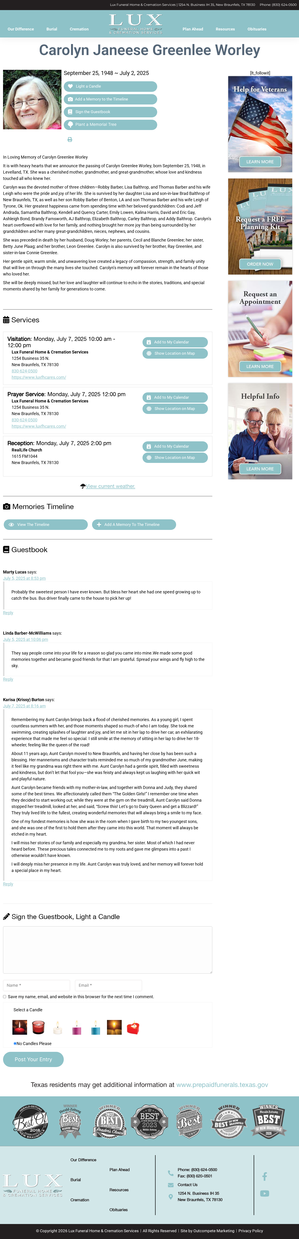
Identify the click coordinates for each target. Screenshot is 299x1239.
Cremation (79, 29)
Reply (8, 612)
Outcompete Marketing (214, 1230)
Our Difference (21, 29)
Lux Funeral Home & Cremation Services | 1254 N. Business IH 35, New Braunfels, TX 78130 (182, 5)
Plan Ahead (193, 29)
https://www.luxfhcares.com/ (39, 377)
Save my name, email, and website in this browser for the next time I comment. (81, 996)
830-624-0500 (24, 370)
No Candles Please (34, 1043)
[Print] (70, 139)
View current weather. (110, 486)
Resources (225, 29)
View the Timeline (32, 524)
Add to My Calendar (171, 342)
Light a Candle (88, 86)
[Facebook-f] (264, 1176)
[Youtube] (264, 1193)
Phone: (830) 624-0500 (278, 5)
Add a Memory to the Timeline (101, 99)
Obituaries (257, 29)
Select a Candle (28, 1009)
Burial (51, 29)
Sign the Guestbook (92, 111)
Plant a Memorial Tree (96, 124)
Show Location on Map (174, 353)
